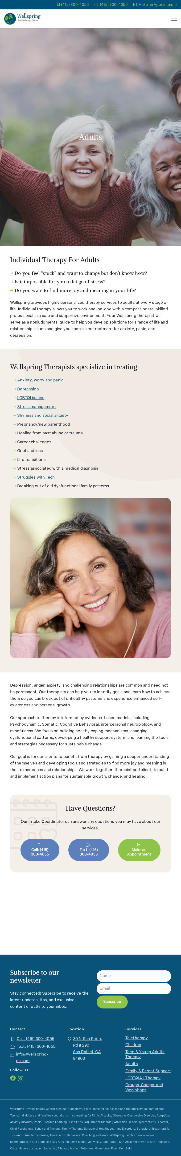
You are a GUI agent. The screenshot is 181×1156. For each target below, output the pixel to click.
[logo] (22, 19)
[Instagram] (20, 1079)
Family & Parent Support (148, 1071)
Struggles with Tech (36, 478)
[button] (174, 19)
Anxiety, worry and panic (40, 380)
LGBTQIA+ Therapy (143, 1078)
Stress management (36, 407)
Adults (131, 1064)
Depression (28, 389)
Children (133, 1045)
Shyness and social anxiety (42, 416)
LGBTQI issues (30, 398)
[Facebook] (13, 1078)
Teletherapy (136, 1038)
